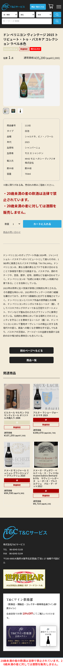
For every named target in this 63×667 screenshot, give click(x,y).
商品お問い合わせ (12, 232)
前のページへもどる (31, 350)
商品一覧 (32, 360)
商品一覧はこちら (37, 7)
